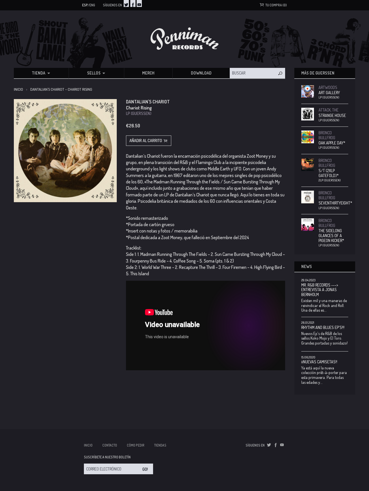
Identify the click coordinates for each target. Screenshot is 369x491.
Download (201, 72)
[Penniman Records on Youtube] (139, 3)
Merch (148, 72)
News (306, 266)
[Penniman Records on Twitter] (126, 3)
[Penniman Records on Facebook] (132, 3)
